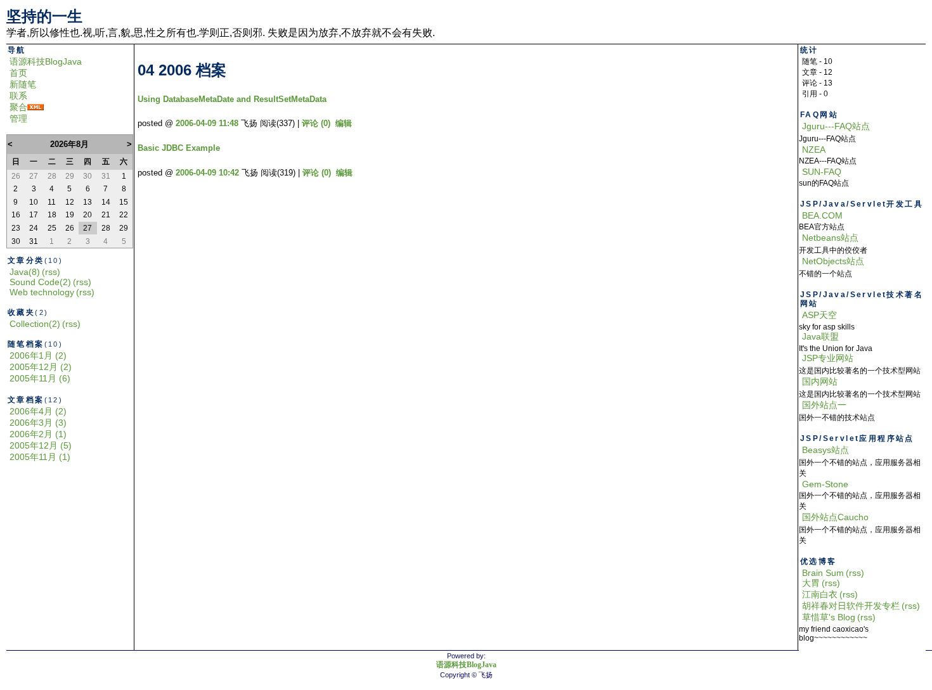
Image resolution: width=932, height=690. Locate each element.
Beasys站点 (825, 450)
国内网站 (820, 381)
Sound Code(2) (40, 282)
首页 (18, 73)
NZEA (813, 149)
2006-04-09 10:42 (207, 172)
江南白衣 (820, 594)
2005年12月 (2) (41, 367)
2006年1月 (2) (38, 355)
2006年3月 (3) (38, 423)
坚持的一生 (44, 16)
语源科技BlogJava (46, 61)
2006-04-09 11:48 (207, 123)
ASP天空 (819, 315)
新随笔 (23, 84)
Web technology (42, 292)
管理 (18, 118)
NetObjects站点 (833, 261)
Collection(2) (35, 324)
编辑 (343, 123)
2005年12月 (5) (41, 445)
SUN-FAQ (821, 172)
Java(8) (25, 272)
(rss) (51, 272)
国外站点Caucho (835, 517)
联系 (18, 96)
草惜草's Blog (828, 617)
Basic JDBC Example (179, 148)
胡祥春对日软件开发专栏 (851, 606)
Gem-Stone (825, 484)
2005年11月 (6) (40, 378)
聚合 (18, 107)
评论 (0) (316, 123)
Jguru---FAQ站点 (836, 126)
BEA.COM (822, 215)
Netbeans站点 (830, 238)
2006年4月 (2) (38, 411)
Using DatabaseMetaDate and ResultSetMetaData (232, 99)
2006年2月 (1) (38, 434)
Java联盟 (820, 336)
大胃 (811, 583)
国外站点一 (824, 405)
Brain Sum (823, 573)
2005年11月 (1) (40, 457)
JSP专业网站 (827, 358)
